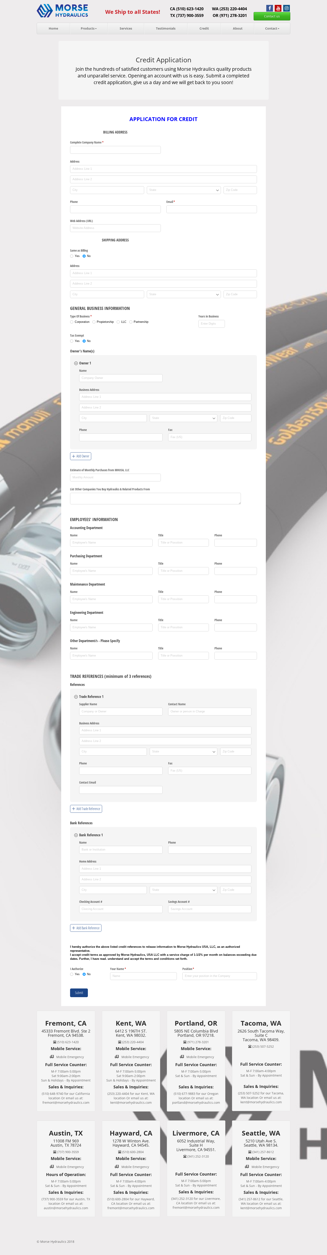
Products (88, 28)
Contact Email (87, 782)
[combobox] (184, 190)
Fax (170, 430)
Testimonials (166, 28)
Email (176, 202)
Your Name (123, 969)
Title (160, 535)
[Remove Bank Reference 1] (76, 835)
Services (126, 28)
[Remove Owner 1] (76, 363)
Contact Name (177, 704)
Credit (204, 28)
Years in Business (208, 316)
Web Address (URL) (81, 221)
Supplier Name (88, 704)
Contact (271, 28)
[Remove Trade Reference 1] (76, 696)
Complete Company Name (92, 142)
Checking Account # (90, 901)
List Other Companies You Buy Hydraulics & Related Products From (110, 489)
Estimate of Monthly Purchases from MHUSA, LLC (99, 470)
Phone (74, 202)
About (237, 28)
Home (53, 28)
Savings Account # (179, 901)
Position (193, 969)
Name (83, 370)
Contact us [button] (272, 16)
